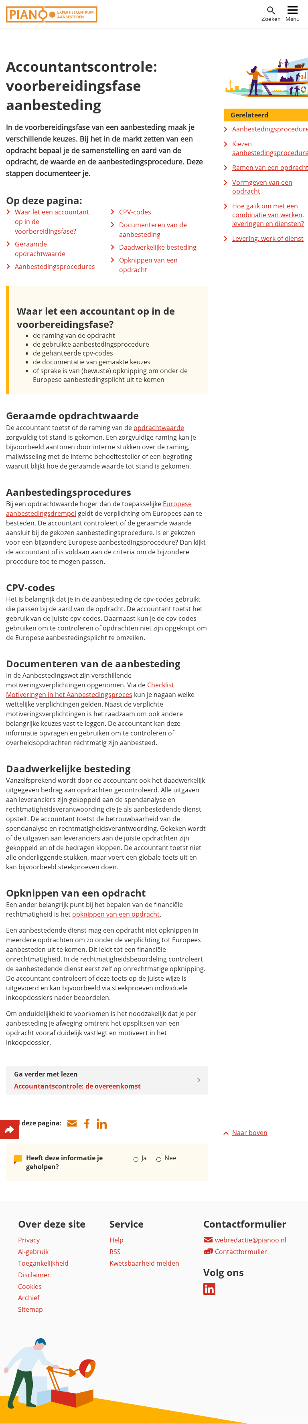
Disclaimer (34, 1274)
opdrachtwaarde (159, 427)
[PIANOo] (51, 20)
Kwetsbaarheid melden (144, 1263)
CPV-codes (135, 212)
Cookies (30, 1286)
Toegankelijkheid (43, 1263)
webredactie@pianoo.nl (249, 1240)
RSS (115, 1251)
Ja (144, 1157)
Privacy (29, 1240)
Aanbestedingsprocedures (55, 266)
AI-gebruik (33, 1251)
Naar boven (249, 1132)
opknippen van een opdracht (116, 914)
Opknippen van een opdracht (148, 265)
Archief (28, 1297)
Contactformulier (240, 1251)
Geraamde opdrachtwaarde (40, 249)
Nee (169, 1157)
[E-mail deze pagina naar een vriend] (72, 1124)
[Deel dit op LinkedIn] (101, 1124)
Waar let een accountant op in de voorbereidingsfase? (52, 222)
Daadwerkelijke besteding (158, 247)
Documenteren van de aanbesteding (153, 229)
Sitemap (30, 1309)
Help (116, 1240)
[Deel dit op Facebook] (87, 1124)
